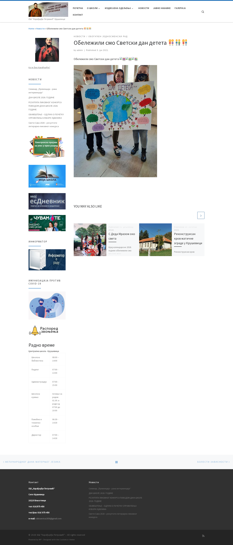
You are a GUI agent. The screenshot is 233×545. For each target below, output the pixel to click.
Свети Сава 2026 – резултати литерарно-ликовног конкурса (44, 124)
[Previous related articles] (193, 215)
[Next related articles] (200, 215)
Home (31, 28)
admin (80, 50)
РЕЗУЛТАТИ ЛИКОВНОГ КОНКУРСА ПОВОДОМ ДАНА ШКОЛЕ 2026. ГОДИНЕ (45, 106)
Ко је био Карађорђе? (39, 67)
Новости (40, 28)
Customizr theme (67, 539)
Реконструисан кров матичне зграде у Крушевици (188, 238)
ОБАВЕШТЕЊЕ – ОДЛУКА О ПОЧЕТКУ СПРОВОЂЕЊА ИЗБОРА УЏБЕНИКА (46, 116)
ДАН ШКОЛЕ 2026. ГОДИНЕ (41, 97)
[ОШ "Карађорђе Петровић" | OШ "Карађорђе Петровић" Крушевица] (48, 9)
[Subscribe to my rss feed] (203, 536)
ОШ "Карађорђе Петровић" (51, 535)
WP (40, 539)
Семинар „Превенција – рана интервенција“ (43, 91)
